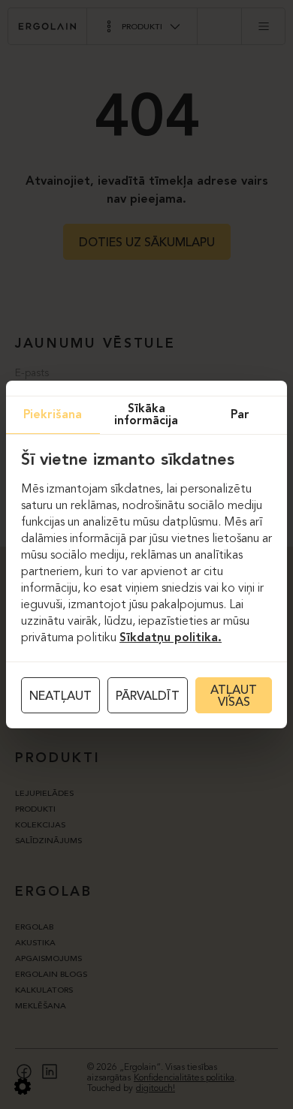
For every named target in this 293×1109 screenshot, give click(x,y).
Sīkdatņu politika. (170, 638)
